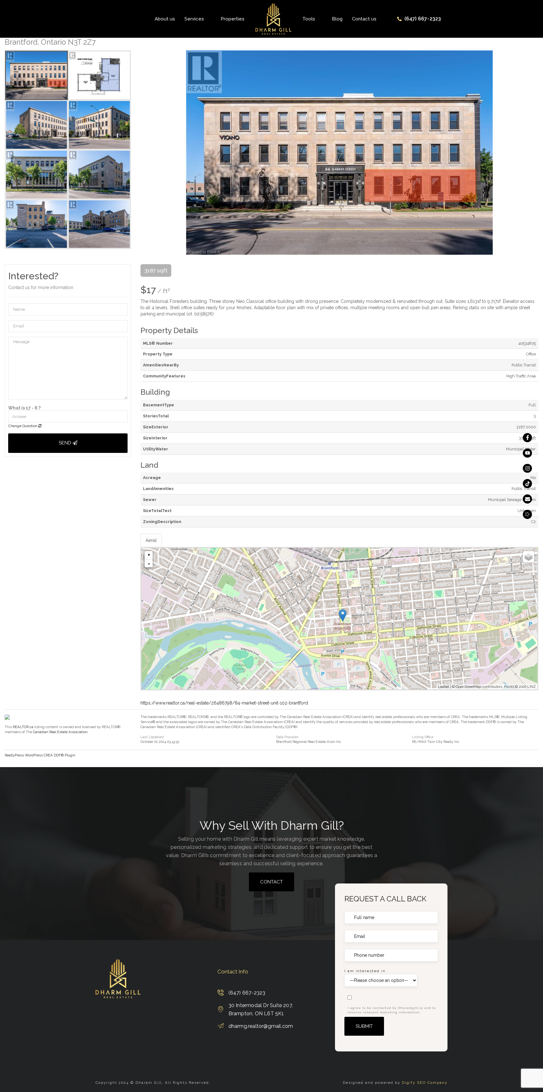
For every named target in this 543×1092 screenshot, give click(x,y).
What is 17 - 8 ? (24, 407)
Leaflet (443, 687)
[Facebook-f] (527, 437)
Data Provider (287, 737)
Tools (308, 19)
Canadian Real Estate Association (60, 732)
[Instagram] (527, 468)
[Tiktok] (527, 483)
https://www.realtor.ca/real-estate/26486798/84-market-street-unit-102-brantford (224, 702)
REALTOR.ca (23, 727)
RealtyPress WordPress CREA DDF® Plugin (40, 755)
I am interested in (365, 971)
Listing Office (423, 737)
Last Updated (152, 737)
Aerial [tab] (151, 540)
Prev (145, 152)
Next (533, 152)
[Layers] (528, 556)
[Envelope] (527, 499)
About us (165, 19)
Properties (232, 19)
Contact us (364, 19)
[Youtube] (527, 453)
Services (194, 19)
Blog (337, 19)
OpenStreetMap (468, 687)
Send (66, 443)
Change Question (23, 426)
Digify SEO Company (424, 1082)
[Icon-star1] (527, 514)
